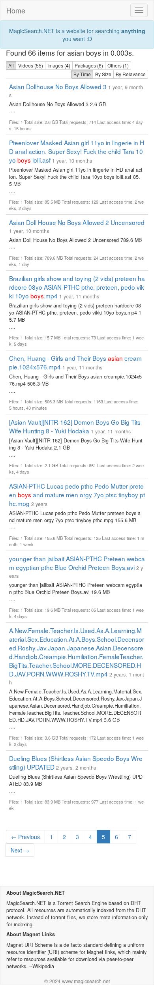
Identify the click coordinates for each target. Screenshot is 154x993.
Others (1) (118, 65)
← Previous (25, 837)
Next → (20, 850)
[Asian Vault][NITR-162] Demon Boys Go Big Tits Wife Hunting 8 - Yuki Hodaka (75, 426)
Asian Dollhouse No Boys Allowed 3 (58, 86)
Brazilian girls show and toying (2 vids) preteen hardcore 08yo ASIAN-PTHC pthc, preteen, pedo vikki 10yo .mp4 (77, 287)
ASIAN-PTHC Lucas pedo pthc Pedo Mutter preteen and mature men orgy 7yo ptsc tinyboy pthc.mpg (77, 495)
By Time (82, 74)
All (11, 65)
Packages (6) (89, 65)
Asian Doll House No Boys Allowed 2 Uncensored (77, 222)
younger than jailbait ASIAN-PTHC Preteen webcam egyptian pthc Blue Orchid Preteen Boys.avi (77, 562)
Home (15, 10)
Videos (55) (30, 65)
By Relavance (131, 74)
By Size (103, 74)
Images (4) (58, 65)
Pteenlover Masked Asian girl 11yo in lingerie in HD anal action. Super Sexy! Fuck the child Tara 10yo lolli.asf (76, 151)
